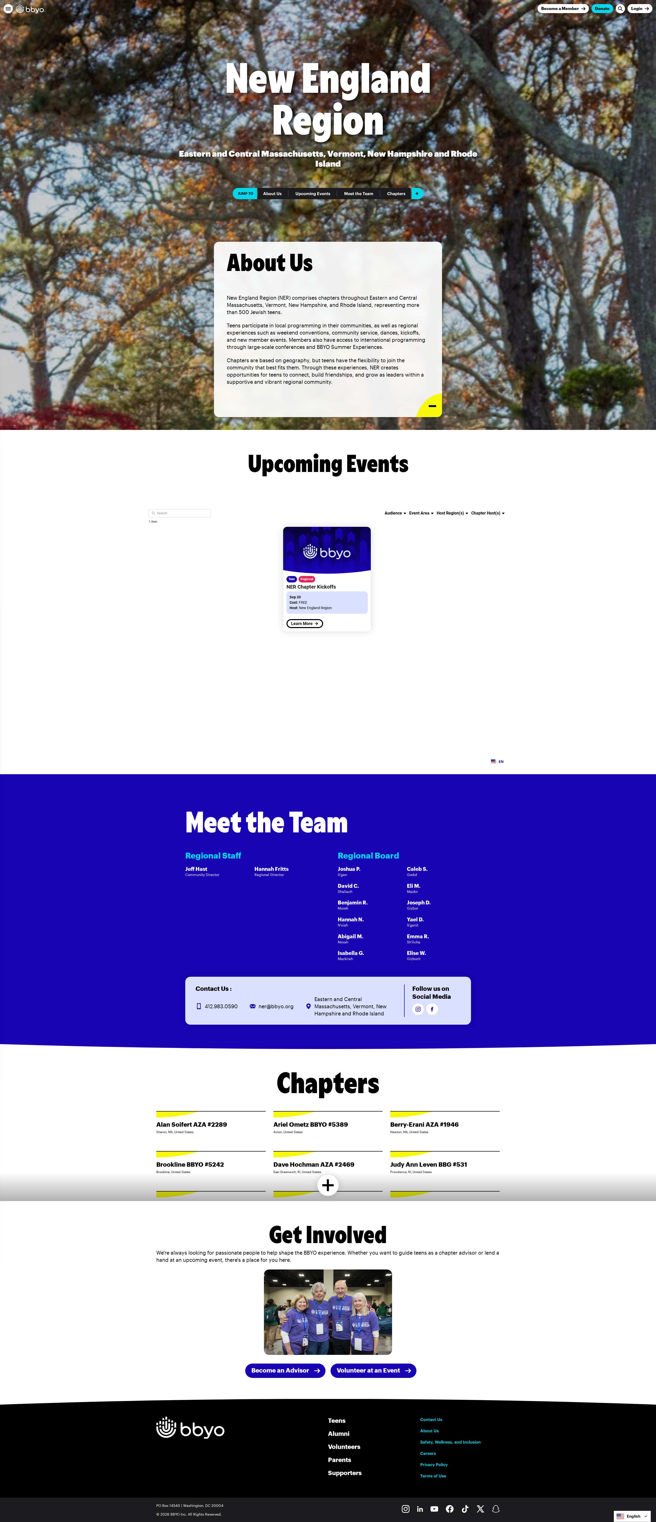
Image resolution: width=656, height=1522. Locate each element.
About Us (272, 193)
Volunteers (344, 1446)
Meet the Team (358, 193)
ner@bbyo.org (276, 1006)
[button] (8, 8)
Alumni (339, 1433)
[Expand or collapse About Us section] (429, 405)
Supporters (345, 1472)
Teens (336, 1420)
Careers (428, 1453)
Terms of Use (433, 1475)
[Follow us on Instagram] (418, 1009)
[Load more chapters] (328, 1185)
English (633, 1516)
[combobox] (632, 1516)
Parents (339, 1459)
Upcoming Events (312, 193)
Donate (602, 8)
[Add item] (418, 193)
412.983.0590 (221, 1006)
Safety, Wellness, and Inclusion (450, 1442)
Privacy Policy (434, 1464)
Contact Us (431, 1419)
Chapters (396, 193)
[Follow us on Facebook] (432, 1009)
